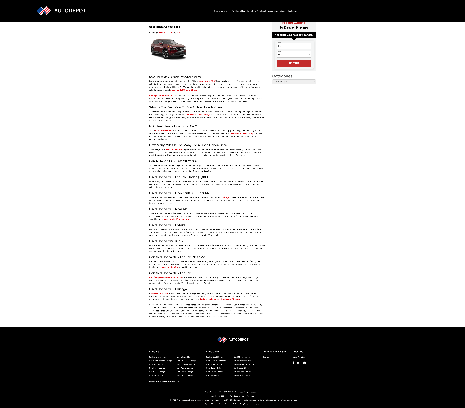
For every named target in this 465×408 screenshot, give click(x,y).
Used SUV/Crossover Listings (217, 361)
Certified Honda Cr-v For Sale (163, 308)
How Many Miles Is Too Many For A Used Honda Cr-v (238, 308)
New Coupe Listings (157, 372)
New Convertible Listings (186, 364)
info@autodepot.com (252, 392)
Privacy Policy (224, 404)
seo (178, 33)
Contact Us (292, 11)
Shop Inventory (220, 11)
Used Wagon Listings (242, 368)
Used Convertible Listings (244, 364)
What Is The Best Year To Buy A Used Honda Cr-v (188, 317)
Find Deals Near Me (240, 11)
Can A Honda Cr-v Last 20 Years (247, 305)
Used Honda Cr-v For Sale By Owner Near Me (175, 77)
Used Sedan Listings (214, 368)
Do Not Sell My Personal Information (246, 404)
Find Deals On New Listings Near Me (164, 381)
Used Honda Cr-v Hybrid (181, 313)
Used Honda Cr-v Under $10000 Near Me (238, 313)
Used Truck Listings (214, 364)
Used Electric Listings (242, 372)
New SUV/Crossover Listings (160, 361)
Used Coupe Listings (214, 372)
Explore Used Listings (214, 357)
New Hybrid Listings (185, 375)
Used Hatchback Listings (243, 361)
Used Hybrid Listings (242, 375)
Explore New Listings (157, 357)
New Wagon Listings (185, 368)
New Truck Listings (156, 364)
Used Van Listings (213, 375)
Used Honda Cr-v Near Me (206, 313)
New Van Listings (156, 375)
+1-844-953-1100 (224, 392)
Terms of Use (210, 404)
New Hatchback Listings (186, 361)
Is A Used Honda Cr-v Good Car (164, 311)
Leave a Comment (219, 317)
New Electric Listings (185, 372)
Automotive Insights (276, 11)
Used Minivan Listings (242, 357)
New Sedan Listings (157, 368)
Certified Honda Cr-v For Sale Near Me (196, 308)
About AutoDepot (258, 11)
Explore (266, 357)
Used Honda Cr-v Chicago (164, 26)
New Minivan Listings (185, 357)
